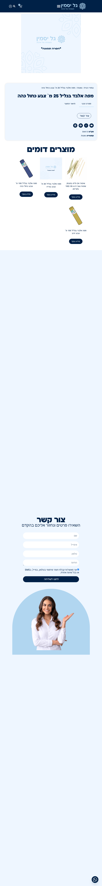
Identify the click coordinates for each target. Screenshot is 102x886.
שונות (79, 88)
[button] (14, 6)
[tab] (86, 104)
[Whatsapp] (95, 879)
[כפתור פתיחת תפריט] (59, 6)
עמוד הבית (89, 88)
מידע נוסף (76, 197)
